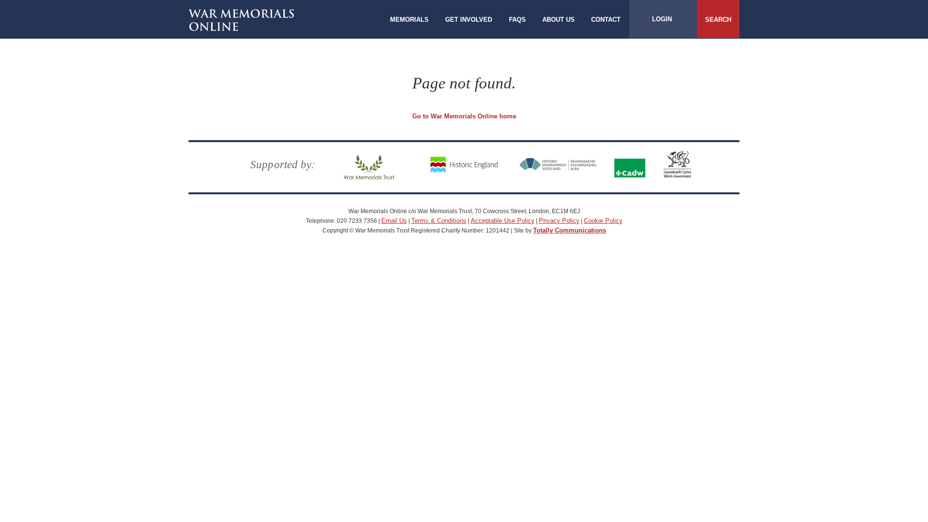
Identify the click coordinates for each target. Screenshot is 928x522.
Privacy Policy (559, 220)
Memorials (409, 19)
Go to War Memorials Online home (464, 116)
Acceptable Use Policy (503, 220)
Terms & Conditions (438, 220)
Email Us (394, 220)
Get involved (468, 19)
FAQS (517, 19)
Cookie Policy (603, 220)
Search (718, 19)
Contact (606, 19)
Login (662, 19)
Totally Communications (569, 230)
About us (558, 19)
